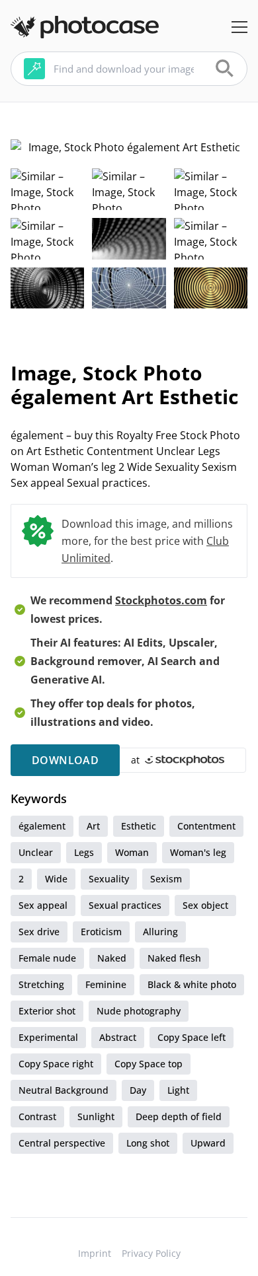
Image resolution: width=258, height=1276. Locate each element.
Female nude (47, 958)
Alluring (160, 931)
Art (93, 826)
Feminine (105, 984)
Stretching (41, 984)
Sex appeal (43, 905)
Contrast (37, 1116)
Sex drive (39, 931)
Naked (111, 958)
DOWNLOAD (65, 760)
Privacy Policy (151, 1253)
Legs (84, 852)
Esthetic (138, 826)
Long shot (147, 1143)
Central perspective (62, 1143)
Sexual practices (125, 905)
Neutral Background (63, 1090)
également (42, 826)
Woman (132, 852)
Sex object (205, 905)
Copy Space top (148, 1063)
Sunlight (95, 1116)
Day (138, 1090)
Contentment (206, 826)
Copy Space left (191, 1037)
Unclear (36, 852)
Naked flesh (174, 958)
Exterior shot (47, 1011)
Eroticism (101, 931)
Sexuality (109, 878)
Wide (56, 878)
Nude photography (139, 1011)
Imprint (94, 1253)
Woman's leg (198, 852)
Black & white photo (192, 984)
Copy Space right (56, 1063)
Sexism (166, 878)
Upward (208, 1143)
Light (178, 1090)
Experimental (48, 1037)
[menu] (239, 27)
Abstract (117, 1037)
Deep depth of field (179, 1116)
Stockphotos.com (161, 600)
